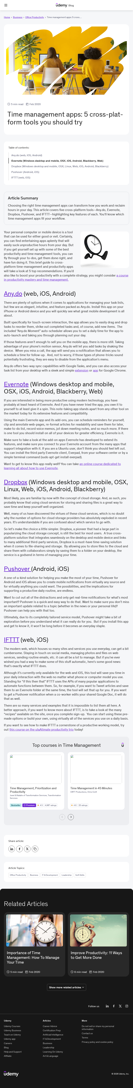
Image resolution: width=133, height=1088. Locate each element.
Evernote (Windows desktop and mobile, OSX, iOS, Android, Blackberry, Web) (57, 160)
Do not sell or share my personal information (98, 1028)
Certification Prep (52, 1030)
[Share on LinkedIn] (11, 849)
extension (81, 370)
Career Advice (50, 1026)
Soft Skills (79, 875)
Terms (85, 1037)
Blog (6, 1047)
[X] (120, 1006)
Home (7, 17)
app (95, 370)
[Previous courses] (62, 817)
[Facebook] (113, 1006)
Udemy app (9, 1038)
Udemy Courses (12, 1026)
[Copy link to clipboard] (35, 849)
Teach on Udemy (12, 1034)
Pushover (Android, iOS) (25, 172)
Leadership (67, 875)
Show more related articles (65, 987)
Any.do (13, 293)
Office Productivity (34, 17)
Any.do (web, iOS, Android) (26, 155)
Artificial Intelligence (53, 1034)
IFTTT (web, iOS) (20, 177)
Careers (8, 1043)
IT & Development (50, 875)
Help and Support (13, 1051)
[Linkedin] (107, 1006)
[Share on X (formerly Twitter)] (27, 849)
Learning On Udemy (53, 1051)
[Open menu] (6, 5)
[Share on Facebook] (19, 849)
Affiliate (8, 1055)
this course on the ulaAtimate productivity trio (41, 729)
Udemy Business (12, 1030)
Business (17, 17)
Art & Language (50, 1055)
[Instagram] (126, 1006)
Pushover (17, 569)
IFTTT (11, 639)
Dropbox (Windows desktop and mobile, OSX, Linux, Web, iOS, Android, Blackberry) (60, 166)
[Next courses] (71, 817)
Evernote (16, 384)
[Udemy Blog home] (11, 1074)
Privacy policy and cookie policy (97, 1042)
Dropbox (15, 482)
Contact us (87, 1033)
